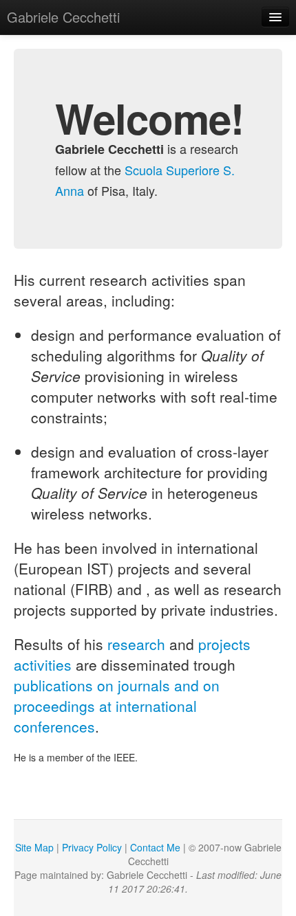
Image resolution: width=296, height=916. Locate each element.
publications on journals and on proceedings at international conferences (117, 706)
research (136, 644)
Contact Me (155, 847)
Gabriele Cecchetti (63, 17)
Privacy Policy (92, 847)
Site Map (34, 847)
